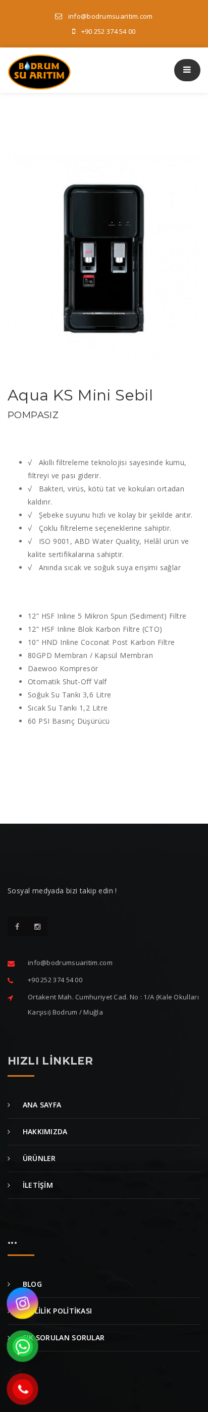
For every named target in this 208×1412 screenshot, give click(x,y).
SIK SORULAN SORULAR (62, 1337)
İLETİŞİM (36, 1185)
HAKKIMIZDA (43, 1131)
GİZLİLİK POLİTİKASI (56, 1311)
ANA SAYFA (40, 1105)
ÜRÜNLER (38, 1158)
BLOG (31, 1284)
